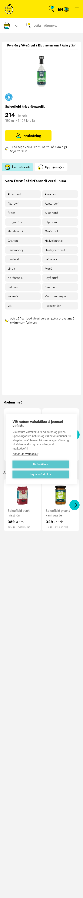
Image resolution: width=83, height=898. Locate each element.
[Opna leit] (51, 9)
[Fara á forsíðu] (9, 9)
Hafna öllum (40, 464)
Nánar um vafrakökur (25, 454)
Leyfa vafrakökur (40, 474)
